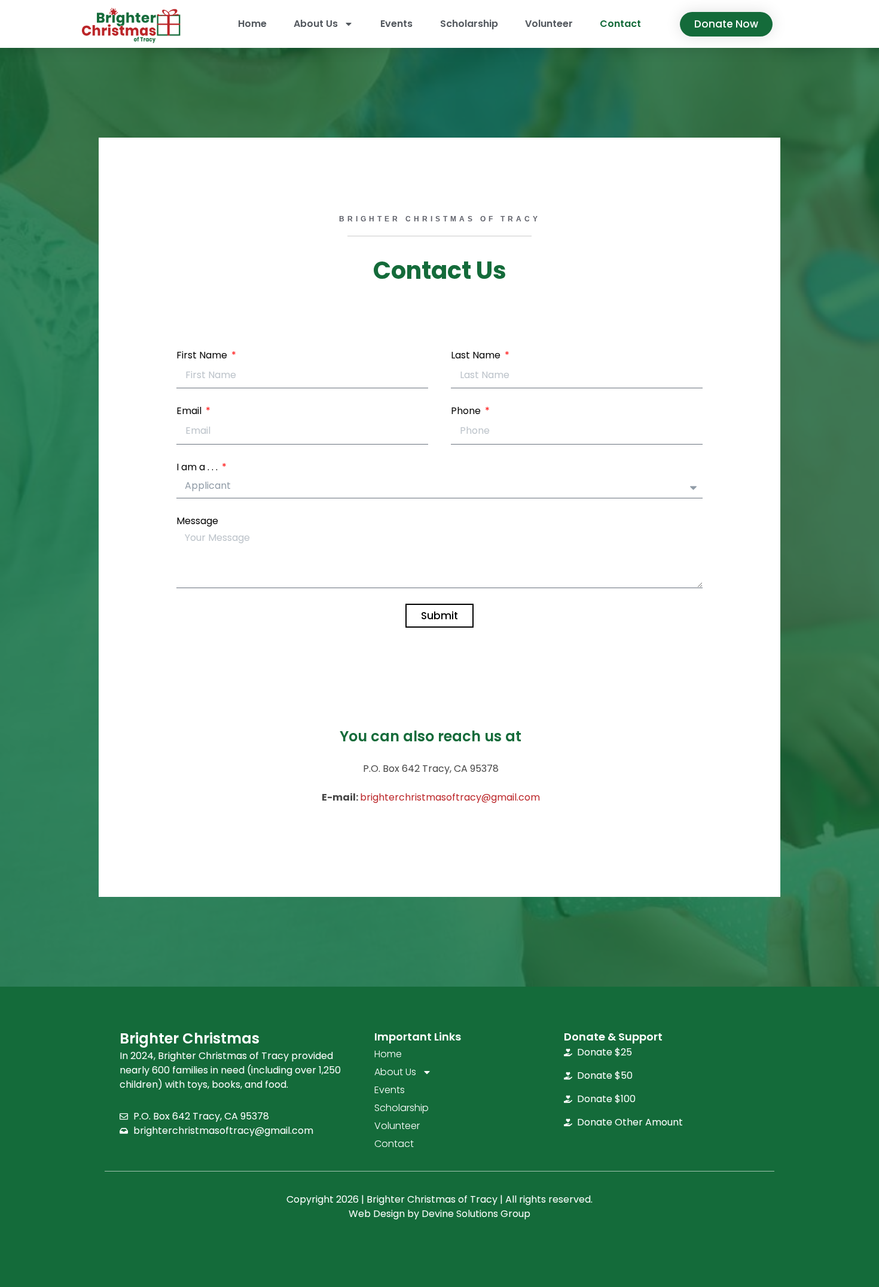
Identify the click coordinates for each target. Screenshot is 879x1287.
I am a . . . (198, 467)
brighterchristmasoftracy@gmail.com (450, 797)
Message (197, 521)
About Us (316, 24)
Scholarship (469, 24)
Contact (620, 24)
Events (396, 24)
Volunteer (549, 24)
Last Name (477, 355)
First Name (203, 355)
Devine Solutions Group (476, 1214)
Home (252, 24)
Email (190, 411)
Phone (467, 411)
